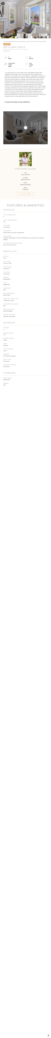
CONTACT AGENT (25, 193)
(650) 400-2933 (25, 179)
